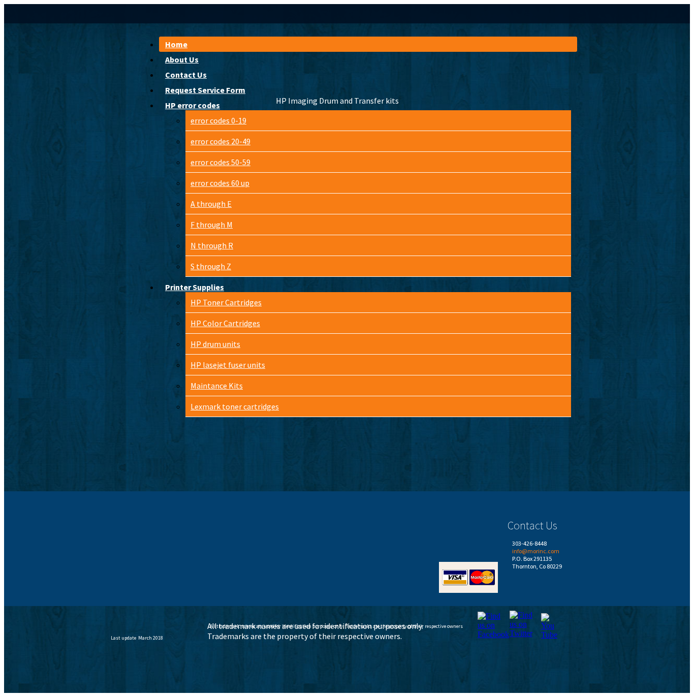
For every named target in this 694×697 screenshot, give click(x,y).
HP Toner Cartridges (226, 302)
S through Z (211, 266)
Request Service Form (205, 90)
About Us (182, 59)
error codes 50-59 (220, 162)
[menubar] (363, 228)
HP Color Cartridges (225, 323)
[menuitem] (368, 44)
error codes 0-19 (218, 120)
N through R (212, 245)
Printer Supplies (194, 287)
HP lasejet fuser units (228, 365)
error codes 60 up (220, 183)
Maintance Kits (217, 386)
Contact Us (186, 75)
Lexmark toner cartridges (235, 406)
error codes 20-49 (220, 141)
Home (176, 44)
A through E (211, 204)
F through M (212, 224)
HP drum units (215, 344)
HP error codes (192, 105)
